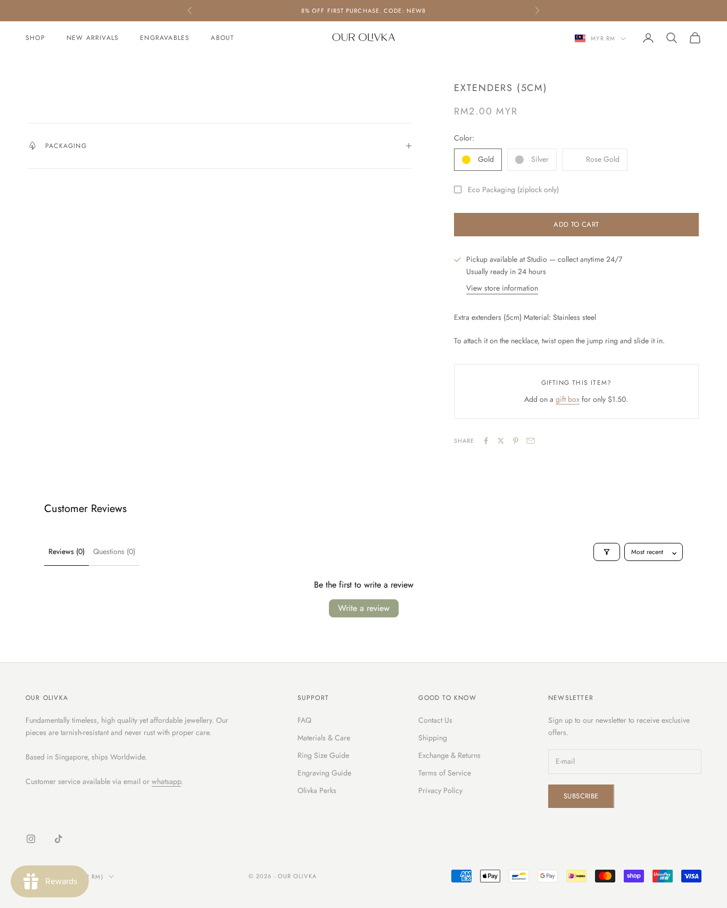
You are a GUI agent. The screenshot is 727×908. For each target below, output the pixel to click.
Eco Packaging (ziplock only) (513, 189)
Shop (35, 38)
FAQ (304, 720)
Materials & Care (324, 737)
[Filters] (606, 552)
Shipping (432, 737)
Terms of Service (444, 772)
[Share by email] (530, 440)
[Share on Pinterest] (515, 440)
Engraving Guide (324, 772)
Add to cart (576, 224)
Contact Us (435, 720)
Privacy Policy (440, 790)
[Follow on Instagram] (31, 838)
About (222, 38)
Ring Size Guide (323, 755)
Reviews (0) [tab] (66, 551)
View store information (502, 288)
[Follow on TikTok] (58, 838)
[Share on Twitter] (501, 440)
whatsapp (166, 781)
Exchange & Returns (449, 755)
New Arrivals (93, 38)
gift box (568, 399)
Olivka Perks (317, 790)
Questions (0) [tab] (114, 551)
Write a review (364, 608)
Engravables (164, 38)
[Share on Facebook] (486, 440)
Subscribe (581, 796)
